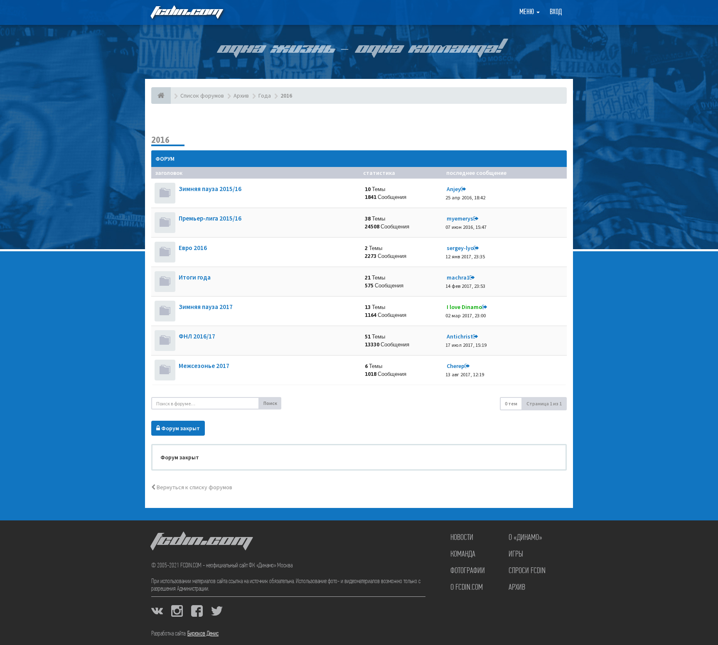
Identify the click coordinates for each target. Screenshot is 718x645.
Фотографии (467, 571)
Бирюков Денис (203, 633)
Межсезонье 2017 (204, 366)
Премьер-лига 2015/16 (210, 218)
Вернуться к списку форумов (193, 487)
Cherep (456, 366)
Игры (516, 554)
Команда (462, 554)
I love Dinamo (464, 307)
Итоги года (195, 277)
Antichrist (460, 336)
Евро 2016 (193, 248)
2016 (160, 140)
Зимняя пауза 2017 (206, 307)
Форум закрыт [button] (180, 428)
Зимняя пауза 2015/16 (210, 189)
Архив (517, 588)
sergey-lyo (460, 248)
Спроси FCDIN (527, 571)
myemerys (460, 218)
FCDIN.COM (186, 12)
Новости (461, 538)
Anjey (454, 189)
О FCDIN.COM (466, 588)
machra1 (458, 277)
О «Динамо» (525, 538)
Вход (556, 12)
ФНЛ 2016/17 (197, 336)
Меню (527, 12)
